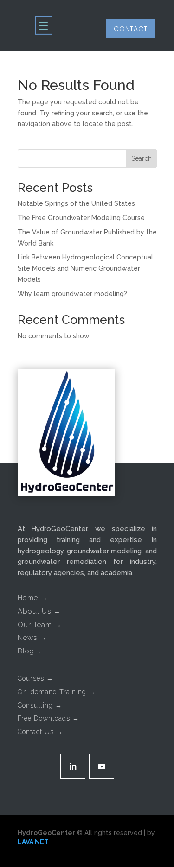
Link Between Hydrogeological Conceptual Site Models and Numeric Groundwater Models (85, 268)
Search (141, 158)
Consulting (40, 705)
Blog (30, 651)
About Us (39, 611)
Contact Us (40, 731)
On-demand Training (57, 692)
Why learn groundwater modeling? (72, 293)
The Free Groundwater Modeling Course (81, 217)
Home (33, 598)
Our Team (40, 624)
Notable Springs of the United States (76, 203)
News (32, 637)
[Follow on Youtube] (101, 766)
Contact (131, 28)
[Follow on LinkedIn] (72, 766)
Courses (35, 678)
